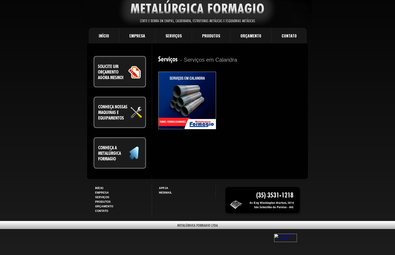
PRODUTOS (211, 36)
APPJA (163, 188)
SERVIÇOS (173, 36)
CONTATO (289, 36)
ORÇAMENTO (250, 36)
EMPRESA (137, 36)
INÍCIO (104, 36)
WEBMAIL (165, 192)
